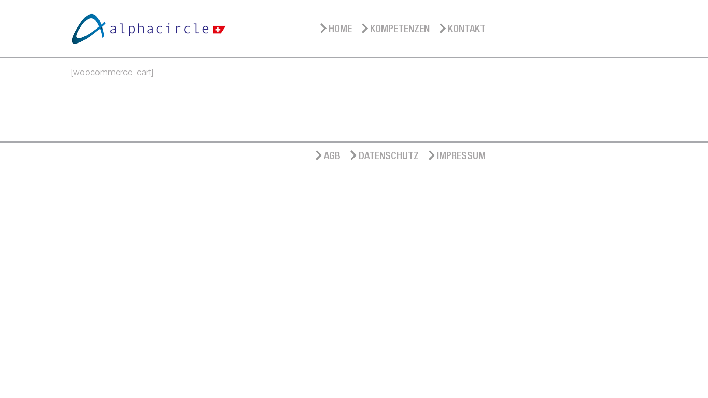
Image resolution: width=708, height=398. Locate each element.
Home (340, 28)
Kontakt (467, 28)
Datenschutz (389, 155)
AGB (332, 155)
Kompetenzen (400, 28)
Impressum (461, 155)
